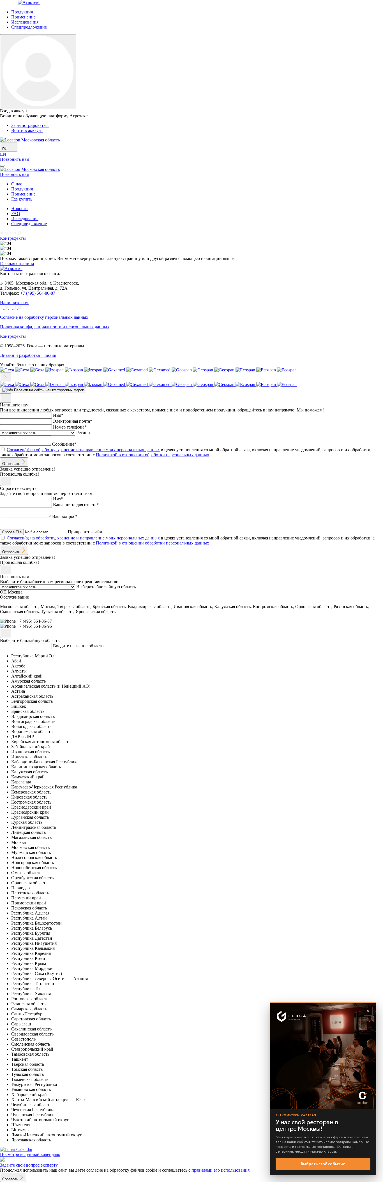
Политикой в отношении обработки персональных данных (152, 454)
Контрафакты (13, 238)
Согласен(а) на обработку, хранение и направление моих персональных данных (83, 449)
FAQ (15, 213)
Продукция (22, 12)
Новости (19, 208)
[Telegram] (15, 233)
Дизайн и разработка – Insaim (28, 355)
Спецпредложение (29, 27)
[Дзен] (11, 233)
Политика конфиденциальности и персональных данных (54, 326)
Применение (23, 17)
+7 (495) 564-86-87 (37, 293)
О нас (16, 184)
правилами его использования (221, 1170)
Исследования (24, 22)
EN (3, 154)
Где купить (21, 199)
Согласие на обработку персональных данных (44, 317)
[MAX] (19, 233)
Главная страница (17, 263)
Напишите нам (14, 302)
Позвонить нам (14, 159)
